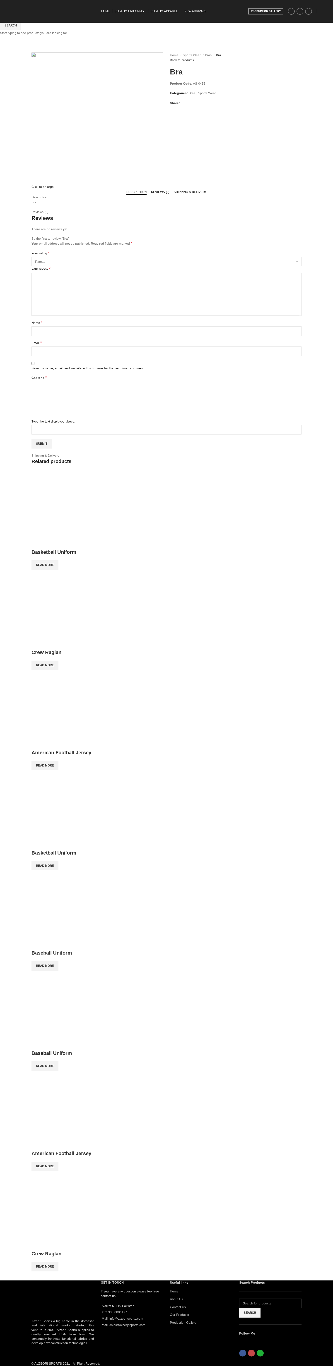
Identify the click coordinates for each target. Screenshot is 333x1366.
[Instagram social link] (300, 11)
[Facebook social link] (291, 11)
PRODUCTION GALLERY (266, 11)
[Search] (319, 11)
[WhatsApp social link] (308, 11)
